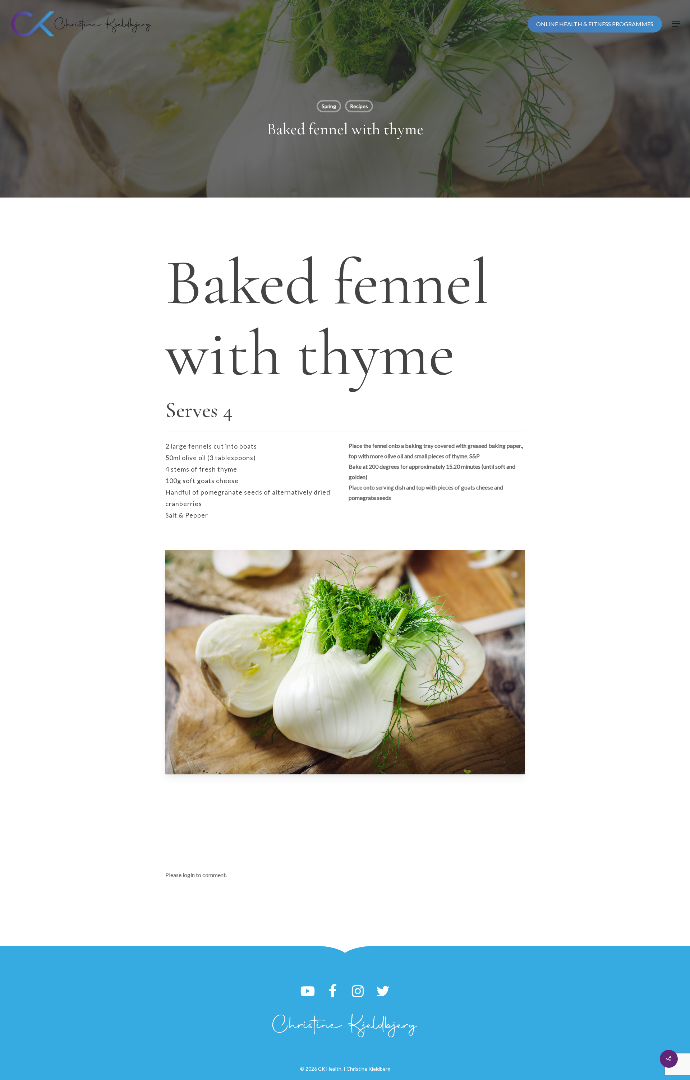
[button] (676, 24)
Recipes (359, 106)
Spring (329, 106)
